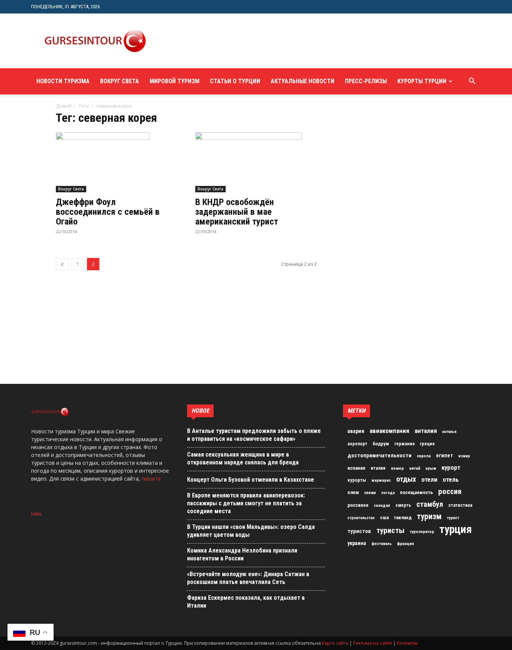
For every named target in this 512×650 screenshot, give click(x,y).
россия (449, 491)
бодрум (381, 443)
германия (404, 443)
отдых (406, 479)
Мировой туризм (174, 81)
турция (455, 529)
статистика (460, 505)
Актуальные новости (302, 81)
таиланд (403, 517)
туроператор (422, 531)
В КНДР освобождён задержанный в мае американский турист (236, 212)
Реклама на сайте (372, 643)
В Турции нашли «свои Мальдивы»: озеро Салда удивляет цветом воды (251, 530)
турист (453, 517)
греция (427, 443)
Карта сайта (335, 643)
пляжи (370, 492)
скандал (382, 505)
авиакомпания (389, 430)
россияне (357, 505)
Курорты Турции (421, 81)
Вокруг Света (119, 81)
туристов (359, 531)
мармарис (381, 480)
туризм (429, 516)
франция (405, 543)
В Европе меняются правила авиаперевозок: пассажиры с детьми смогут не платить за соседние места (246, 503)
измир (464, 456)
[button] (472, 81)
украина (356, 543)
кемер (397, 468)
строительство (361, 517)
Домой (64, 106)
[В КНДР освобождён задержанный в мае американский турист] (256, 162)
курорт (451, 467)
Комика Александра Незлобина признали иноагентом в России (242, 554)
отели (429, 479)
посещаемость (416, 492)
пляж (353, 492)
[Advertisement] (295, 41)
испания (356, 468)
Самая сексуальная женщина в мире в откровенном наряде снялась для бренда (243, 458)
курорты (356, 480)
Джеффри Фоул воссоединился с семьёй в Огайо (108, 212)
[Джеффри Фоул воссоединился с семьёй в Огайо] (116, 162)
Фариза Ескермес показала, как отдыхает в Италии (246, 601)
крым (430, 468)
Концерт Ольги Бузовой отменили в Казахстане (250, 479)
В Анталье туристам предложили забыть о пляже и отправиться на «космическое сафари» (254, 434)
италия (378, 468)
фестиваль (381, 543)
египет (444, 455)
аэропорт (357, 443)
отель (451, 479)
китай (414, 468)
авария (355, 431)
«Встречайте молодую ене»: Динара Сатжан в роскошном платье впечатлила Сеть (248, 578)
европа (424, 456)
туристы (390, 530)
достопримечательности (379, 455)
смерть (403, 505)
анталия (426, 430)
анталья (449, 431)
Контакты (407, 643)
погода (388, 492)
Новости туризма (63, 81)
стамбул (429, 504)
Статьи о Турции (235, 81)
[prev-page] (62, 264)
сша (384, 517)
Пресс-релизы (366, 81)
